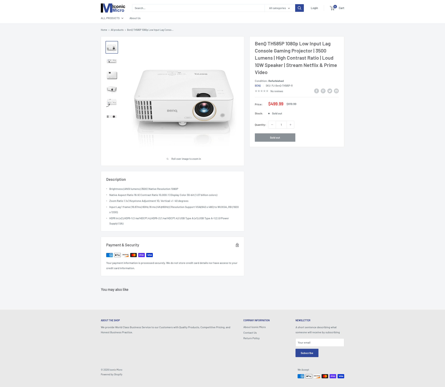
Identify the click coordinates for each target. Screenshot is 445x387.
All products (117, 29)
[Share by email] (336, 90)
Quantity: (260, 124)
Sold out (275, 137)
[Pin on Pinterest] (323, 90)
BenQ (258, 85)
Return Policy (251, 338)
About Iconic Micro (254, 327)
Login (314, 8)
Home (104, 29)
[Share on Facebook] (316, 90)
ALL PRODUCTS (110, 18)
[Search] (299, 8)
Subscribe (307, 352)
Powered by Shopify (111, 374)
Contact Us (250, 332)
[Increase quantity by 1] (290, 124)
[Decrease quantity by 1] (272, 124)
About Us (135, 18)
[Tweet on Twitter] (329, 90)
